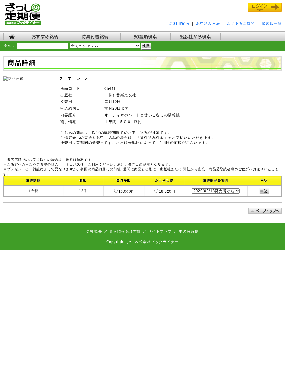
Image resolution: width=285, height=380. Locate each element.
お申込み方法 (208, 23)
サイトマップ (160, 231)
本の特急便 (189, 231)
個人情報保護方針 (125, 231)
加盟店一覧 (272, 23)
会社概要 (95, 231)
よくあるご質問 (241, 23)
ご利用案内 (179, 23)
